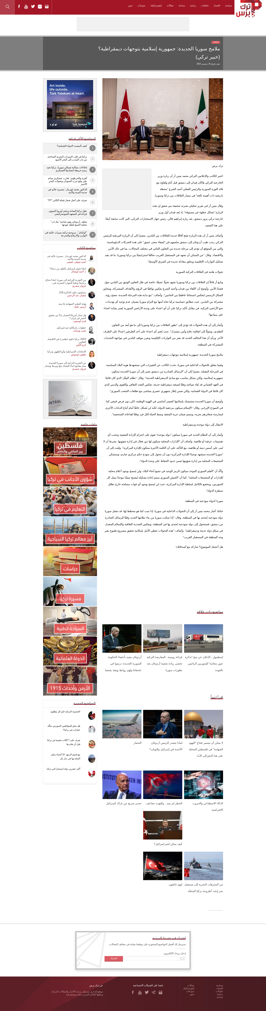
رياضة (193, 5)
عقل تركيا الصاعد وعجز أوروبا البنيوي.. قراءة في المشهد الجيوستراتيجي (67, 212)
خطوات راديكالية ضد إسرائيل (71, 327)
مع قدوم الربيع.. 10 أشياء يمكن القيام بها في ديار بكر (65, 756)
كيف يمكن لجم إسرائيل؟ (168, 844)
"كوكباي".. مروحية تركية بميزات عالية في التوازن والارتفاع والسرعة (66, 234)
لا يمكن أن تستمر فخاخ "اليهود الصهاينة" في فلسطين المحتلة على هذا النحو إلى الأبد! (206, 749)
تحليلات (205, 5)
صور (130, 5)
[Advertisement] (127, 188)
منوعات (141, 5)
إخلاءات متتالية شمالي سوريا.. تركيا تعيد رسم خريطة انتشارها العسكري (67, 169)
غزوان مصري (79, 286)
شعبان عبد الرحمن (76, 295)
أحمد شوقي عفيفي (76, 262)
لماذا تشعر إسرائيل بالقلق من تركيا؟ (68, 268)
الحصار (137, 742)
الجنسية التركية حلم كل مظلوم (65, 711)
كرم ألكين (81, 345)
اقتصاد (217, 5)
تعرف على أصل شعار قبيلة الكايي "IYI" (67, 200)
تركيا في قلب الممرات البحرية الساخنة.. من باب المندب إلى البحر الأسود (67, 158)
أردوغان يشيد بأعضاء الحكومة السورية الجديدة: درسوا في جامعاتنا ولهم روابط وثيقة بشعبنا (123, 664)
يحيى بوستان (79, 330)
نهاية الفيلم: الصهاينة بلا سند (72, 304)
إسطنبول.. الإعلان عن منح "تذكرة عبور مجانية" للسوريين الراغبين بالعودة (204, 664)
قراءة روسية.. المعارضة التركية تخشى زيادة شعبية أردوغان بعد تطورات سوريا (164, 664)
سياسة (228, 5)
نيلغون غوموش (78, 354)
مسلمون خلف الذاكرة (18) (72, 292)
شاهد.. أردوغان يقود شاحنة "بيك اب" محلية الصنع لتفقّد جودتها (69, 223)
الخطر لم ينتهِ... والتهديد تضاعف (164, 803)
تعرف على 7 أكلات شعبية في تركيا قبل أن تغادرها (63, 742)
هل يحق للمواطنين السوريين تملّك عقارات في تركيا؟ (63, 727)
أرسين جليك (80, 306)
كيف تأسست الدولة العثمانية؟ (72, 146)
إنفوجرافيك (156, 5)
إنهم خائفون (175, 884)
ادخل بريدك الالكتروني (174, 953)
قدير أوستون (79, 321)
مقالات (170, 5)
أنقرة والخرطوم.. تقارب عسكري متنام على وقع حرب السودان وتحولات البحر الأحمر (67, 181)
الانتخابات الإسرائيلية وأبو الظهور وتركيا (66, 351)
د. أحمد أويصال (78, 271)
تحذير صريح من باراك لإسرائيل (123, 803)
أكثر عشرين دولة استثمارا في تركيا (63, 768)
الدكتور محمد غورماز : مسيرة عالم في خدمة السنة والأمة (67, 191)
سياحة (182, 5)
